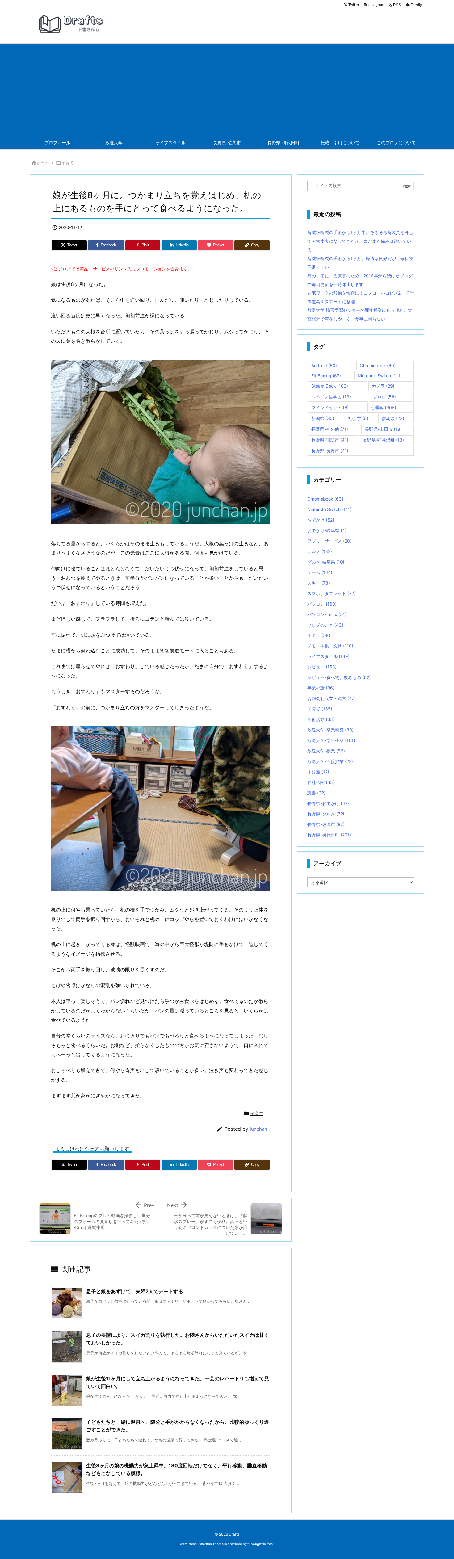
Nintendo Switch (380, 375)
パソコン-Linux (327, 614)
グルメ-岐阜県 (325, 561)
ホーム (43, 162)
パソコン (322, 603)
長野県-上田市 (383, 429)
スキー (318, 582)
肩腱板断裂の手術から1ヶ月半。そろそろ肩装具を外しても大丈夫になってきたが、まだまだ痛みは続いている (360, 241)
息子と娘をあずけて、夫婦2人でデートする (134, 1291)
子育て (67, 162)
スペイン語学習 (331, 396)
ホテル (318, 635)
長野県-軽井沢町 (383, 439)
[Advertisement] (227, 90)
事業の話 (320, 687)
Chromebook (378, 365)
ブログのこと (325, 624)
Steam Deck (329, 385)
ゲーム (319, 572)
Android (324, 365)
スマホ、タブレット (331, 593)
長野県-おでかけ (328, 803)
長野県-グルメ (325, 813)
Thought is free (261, 1544)
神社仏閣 (320, 782)
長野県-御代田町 (329, 834)
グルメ (319, 551)
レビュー (322, 666)
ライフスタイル (328, 656)
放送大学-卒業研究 (330, 729)
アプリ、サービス (329, 540)
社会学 (358, 418)
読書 (316, 792)
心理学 (383, 407)
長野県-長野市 (329, 450)
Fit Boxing (326, 375)
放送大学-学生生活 (331, 740)
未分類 (318, 771)
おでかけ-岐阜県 (327, 530)
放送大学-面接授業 (330, 761)
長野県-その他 (329, 429)
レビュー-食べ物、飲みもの (339, 677)
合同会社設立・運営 (331, 698)
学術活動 (320, 719)
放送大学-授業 (326, 750)
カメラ (383, 385)
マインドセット (330, 407)
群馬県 (393, 418)
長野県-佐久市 (326, 824)
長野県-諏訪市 (329, 439)
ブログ (384, 396)
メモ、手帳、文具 (330, 645)
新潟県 (322, 418)
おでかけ (320, 519)
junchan (258, 1129)
